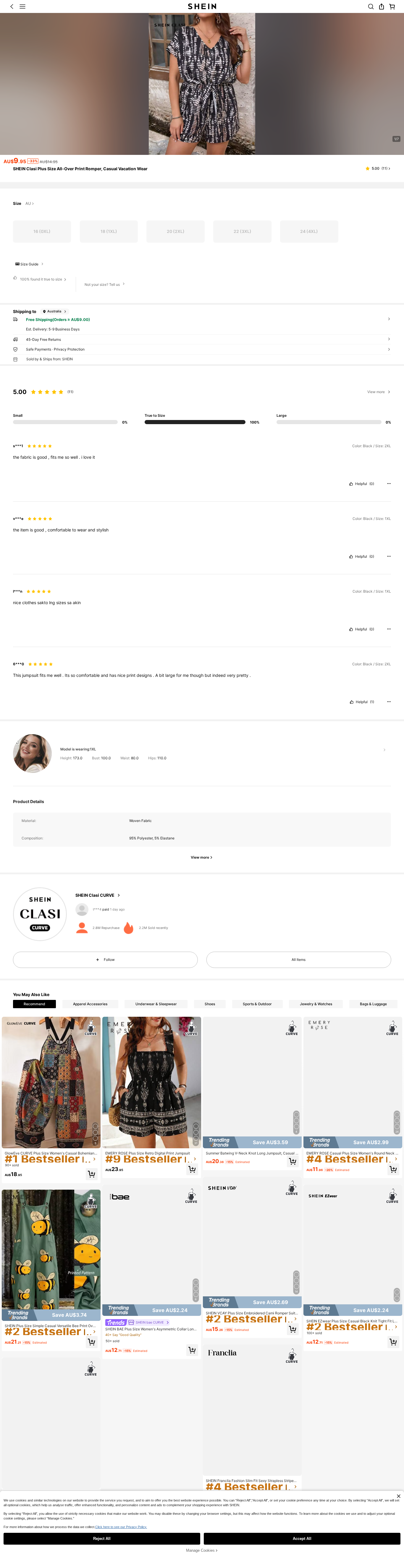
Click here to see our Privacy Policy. (121, 1527)
